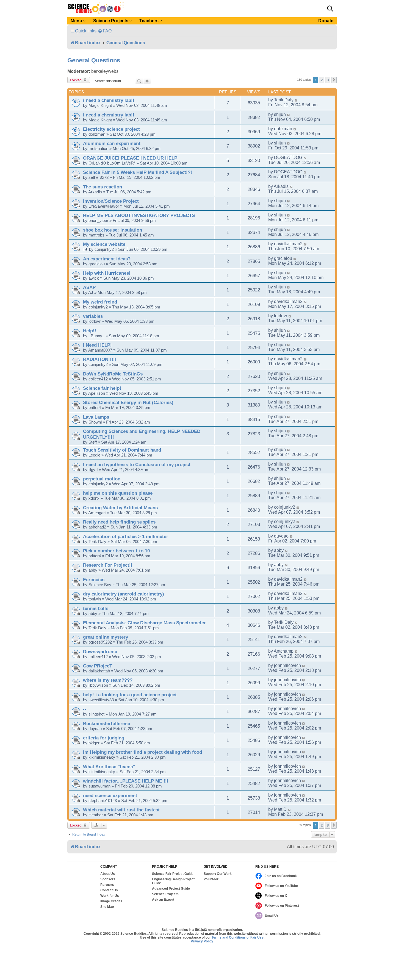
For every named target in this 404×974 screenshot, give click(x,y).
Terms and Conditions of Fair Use (238, 937)
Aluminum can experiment (111, 143)
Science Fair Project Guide (172, 874)
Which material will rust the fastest (121, 809)
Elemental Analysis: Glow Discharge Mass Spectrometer (144, 622)
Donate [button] (325, 20)
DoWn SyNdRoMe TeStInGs (113, 374)
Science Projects (165, 894)
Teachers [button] (149, 20)
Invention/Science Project (111, 201)
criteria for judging (103, 738)
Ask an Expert (163, 899)
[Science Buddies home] (95, 8)
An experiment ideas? (107, 258)
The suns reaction (102, 187)
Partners (107, 885)
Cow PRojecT (97, 666)
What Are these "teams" (109, 766)
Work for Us (109, 896)
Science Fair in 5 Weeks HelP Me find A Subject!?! (137, 172)
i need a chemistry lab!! (108, 100)
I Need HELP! (97, 345)
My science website (104, 244)
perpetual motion (101, 479)
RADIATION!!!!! (100, 359)
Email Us (272, 915)
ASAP (89, 287)
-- (84, 709)
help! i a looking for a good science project (130, 694)
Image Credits (111, 901)
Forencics (93, 579)
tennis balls (95, 608)
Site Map (107, 907)
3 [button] (328, 79)
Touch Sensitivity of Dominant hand (122, 450)
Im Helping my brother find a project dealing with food (142, 752)
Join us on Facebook (281, 876)
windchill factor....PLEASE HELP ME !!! (125, 781)
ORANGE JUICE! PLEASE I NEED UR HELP (130, 158)
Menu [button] (76, 20)
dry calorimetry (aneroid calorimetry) (123, 594)
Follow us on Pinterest (282, 906)
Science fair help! (102, 388)
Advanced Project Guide (171, 888)
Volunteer (211, 879)
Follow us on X (276, 896)
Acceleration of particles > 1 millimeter (125, 536)
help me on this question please (118, 493)
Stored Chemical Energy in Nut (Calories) (128, 402)
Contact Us (109, 890)
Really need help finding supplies (119, 522)
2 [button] (322, 79)
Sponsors (107, 879)
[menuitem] (105, 31)
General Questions (93, 60)
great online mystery (105, 637)
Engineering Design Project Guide (173, 881)
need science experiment (110, 795)
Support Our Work (218, 874)
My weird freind (100, 302)
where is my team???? (107, 680)
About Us (107, 874)
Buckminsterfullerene (106, 723)
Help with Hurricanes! (107, 273)
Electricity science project (111, 129)
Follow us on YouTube (281, 886)
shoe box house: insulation (112, 230)
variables (93, 316)
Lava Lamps (96, 417)
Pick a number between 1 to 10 (116, 550)
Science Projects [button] (110, 20)
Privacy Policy (202, 941)
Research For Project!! (107, 565)
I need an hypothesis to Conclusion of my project (136, 464)
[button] (330, 8)
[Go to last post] (296, 100)
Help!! (89, 330)
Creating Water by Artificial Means (120, 507)
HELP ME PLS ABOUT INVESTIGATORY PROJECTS (139, 215)
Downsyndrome (100, 651)
